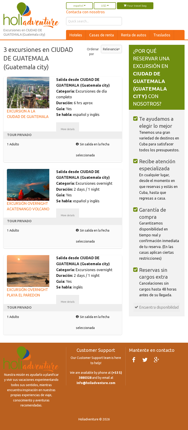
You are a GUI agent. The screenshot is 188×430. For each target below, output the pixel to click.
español (78, 5)
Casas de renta (101, 35)
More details (68, 129)
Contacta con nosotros (85, 12)
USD (104, 5)
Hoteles (75, 35)
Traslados (161, 35)
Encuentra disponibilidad (158, 307)
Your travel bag (136, 5)
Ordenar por (90, 51)
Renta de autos (133, 35)
